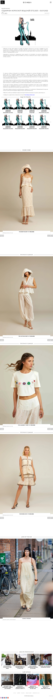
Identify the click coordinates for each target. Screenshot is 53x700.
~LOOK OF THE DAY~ (26, 618)
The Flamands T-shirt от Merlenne (26, 425)
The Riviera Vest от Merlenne (26, 514)
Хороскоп (8, 8)
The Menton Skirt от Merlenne (26, 231)
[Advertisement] (25, 64)
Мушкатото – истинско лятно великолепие (20, 667)
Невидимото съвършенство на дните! (45, 667)
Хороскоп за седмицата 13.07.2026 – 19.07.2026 (7, 687)
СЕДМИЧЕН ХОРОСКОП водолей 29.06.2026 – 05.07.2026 (8, 112)
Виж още (50, 235)
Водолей (3, 8)
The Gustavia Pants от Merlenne (26, 336)
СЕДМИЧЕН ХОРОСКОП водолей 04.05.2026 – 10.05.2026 (32, 128)
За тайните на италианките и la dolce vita (32, 667)
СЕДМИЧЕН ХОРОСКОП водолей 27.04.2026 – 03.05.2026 (44, 128)
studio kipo (51, 695)
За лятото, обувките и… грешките (20, 687)
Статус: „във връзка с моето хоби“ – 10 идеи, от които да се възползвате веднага (7, 668)
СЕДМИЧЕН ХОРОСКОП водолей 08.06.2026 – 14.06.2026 (44, 112)
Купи (2, 235)
